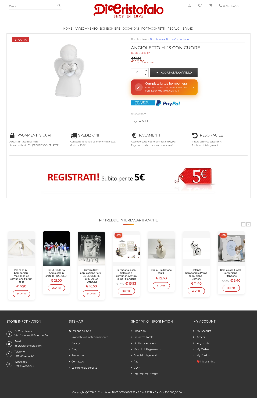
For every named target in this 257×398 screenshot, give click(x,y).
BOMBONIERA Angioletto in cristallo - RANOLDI (56, 272)
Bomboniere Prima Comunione (169, 39)
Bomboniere (110, 28)
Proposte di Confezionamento (90, 337)
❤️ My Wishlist (205, 361)
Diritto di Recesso (145, 343)
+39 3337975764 (24, 366)
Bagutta (21, 39)
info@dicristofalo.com (28, 345)
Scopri (21, 293)
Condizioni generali (145, 355)
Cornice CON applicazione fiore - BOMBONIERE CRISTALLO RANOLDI (91, 275)
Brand (188, 28)
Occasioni (131, 28)
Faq (136, 361)
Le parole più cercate (84, 367)
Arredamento (86, 28)
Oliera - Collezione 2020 (161, 271)
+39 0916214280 (24, 355)
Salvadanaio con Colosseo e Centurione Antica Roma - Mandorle (126, 274)
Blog (74, 349)
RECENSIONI (140, 113)
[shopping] (210, 5)
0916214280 (231, 6)
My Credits (203, 355)
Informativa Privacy (146, 373)
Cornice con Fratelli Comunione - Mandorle (231, 272)
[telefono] (220, 5)
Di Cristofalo (102, 392)
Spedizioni (140, 331)
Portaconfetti (153, 28)
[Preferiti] (200, 5)
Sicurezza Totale (143, 337)
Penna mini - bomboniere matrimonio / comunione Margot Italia (21, 275)
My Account (203, 331)
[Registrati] (128, 178)
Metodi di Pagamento (147, 349)
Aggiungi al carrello (176, 72)
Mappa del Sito (82, 331)
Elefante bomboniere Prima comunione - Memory (196, 274)
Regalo (173, 28)
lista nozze (78, 355)
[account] (189, 5)
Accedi (200, 337)
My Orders (202, 349)
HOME (67, 28)
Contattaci (78, 361)
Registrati (202, 343)
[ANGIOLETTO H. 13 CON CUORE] (69, 39)
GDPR (137, 367)
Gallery (76, 343)
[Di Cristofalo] (128, 5)
